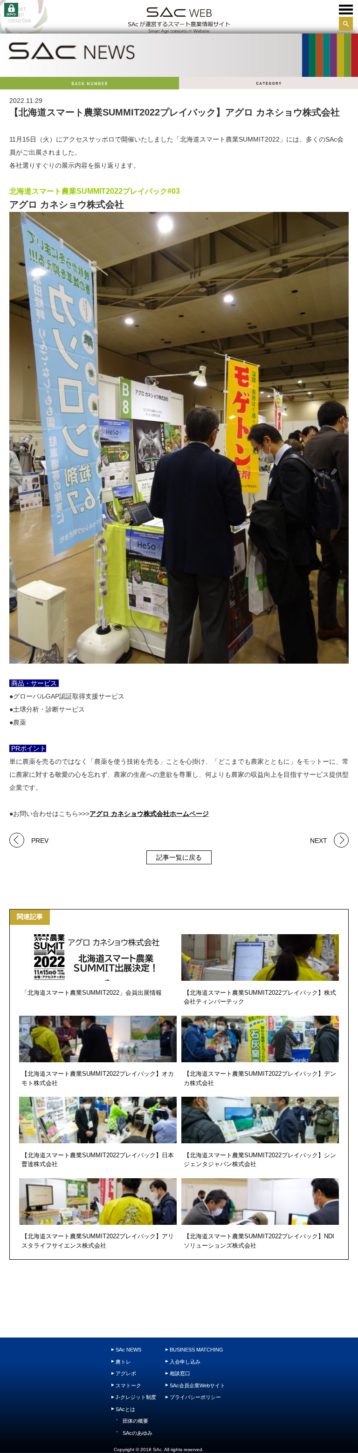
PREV (39, 840)
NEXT (318, 840)
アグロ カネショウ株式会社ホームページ (149, 813)
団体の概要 (135, 1421)
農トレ (123, 1362)
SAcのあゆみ (137, 1433)
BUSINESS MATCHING (196, 1349)
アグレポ (126, 1373)
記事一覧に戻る (179, 857)
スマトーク (128, 1385)
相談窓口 (180, 1373)
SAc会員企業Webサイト (197, 1385)
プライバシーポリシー (195, 1397)
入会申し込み (185, 1362)
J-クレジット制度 (136, 1397)
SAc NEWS (128, 1349)
